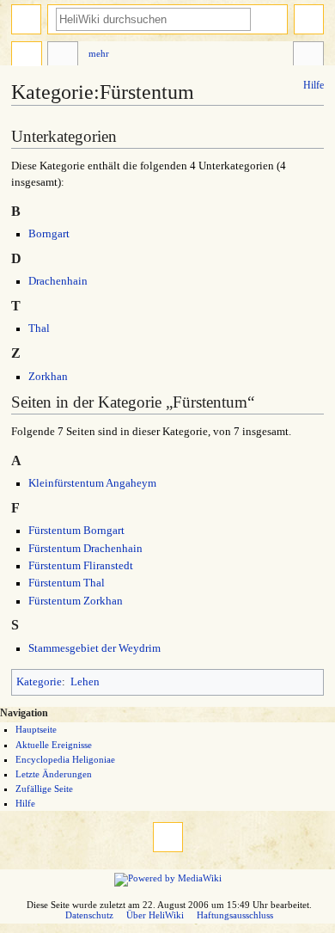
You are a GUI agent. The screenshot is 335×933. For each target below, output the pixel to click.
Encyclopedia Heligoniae (65, 759)
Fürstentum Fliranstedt (80, 566)
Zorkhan (48, 377)
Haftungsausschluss (235, 915)
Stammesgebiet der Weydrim (94, 648)
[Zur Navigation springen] (26, 19)
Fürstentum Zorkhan (75, 601)
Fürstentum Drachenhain (85, 549)
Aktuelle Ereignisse (53, 745)
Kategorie (39, 682)
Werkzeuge (308, 56)
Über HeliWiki (155, 915)
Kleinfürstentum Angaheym (92, 483)
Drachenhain (58, 281)
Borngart (49, 234)
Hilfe (313, 85)
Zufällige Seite (44, 788)
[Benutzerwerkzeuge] (309, 19)
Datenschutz (89, 915)
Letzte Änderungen (53, 774)
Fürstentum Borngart (76, 531)
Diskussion (62, 56)
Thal (39, 328)
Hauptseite (36, 729)
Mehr (98, 53)
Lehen (85, 682)
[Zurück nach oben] (168, 837)
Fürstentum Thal (66, 583)
